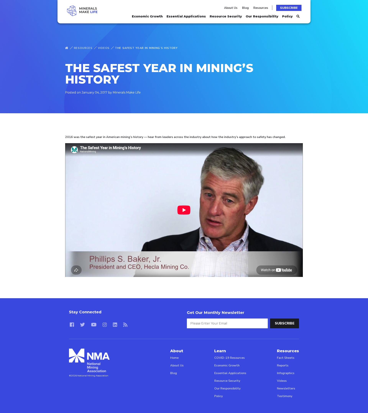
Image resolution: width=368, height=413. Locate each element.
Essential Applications (186, 16)
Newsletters (286, 388)
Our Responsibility (262, 16)
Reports (282, 365)
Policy (287, 16)
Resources (260, 8)
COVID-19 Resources (229, 358)
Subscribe (289, 8)
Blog (245, 8)
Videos (104, 48)
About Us (230, 8)
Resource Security (226, 16)
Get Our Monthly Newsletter (215, 312)
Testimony (284, 396)
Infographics (285, 373)
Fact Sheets (285, 358)
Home (174, 358)
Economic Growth (147, 16)
